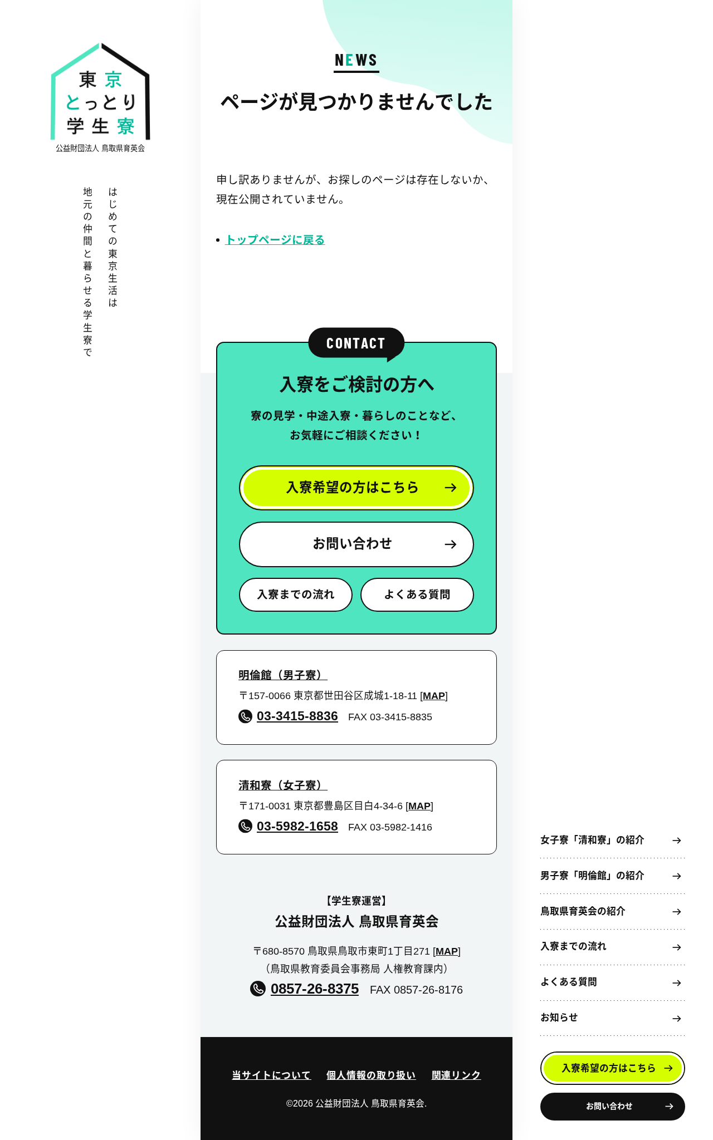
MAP (434, 695)
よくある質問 (568, 982)
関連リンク (456, 1075)
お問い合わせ (609, 1106)
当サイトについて (271, 1075)
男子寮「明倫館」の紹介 (592, 876)
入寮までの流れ (573, 946)
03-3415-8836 (297, 716)
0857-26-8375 (314, 988)
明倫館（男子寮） (283, 675)
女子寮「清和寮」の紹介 (592, 840)
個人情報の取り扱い (371, 1075)
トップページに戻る (275, 240)
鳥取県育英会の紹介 (583, 911)
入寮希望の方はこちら (608, 1068)
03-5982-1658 (297, 826)
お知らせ (559, 1018)
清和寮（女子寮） (283, 785)
